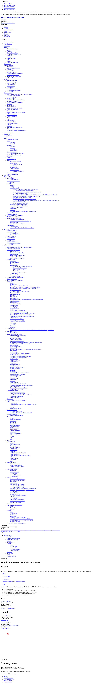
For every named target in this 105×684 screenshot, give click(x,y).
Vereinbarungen (14, 150)
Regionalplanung (14, 265)
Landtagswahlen (14, 167)
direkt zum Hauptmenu (9, 6)
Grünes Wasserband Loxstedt (17, 392)
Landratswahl (13, 165)
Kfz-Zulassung (13, 514)
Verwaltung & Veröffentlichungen (8, 64)
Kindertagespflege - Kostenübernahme (19, 372)
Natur (8, 117)
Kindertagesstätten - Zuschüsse (17, 374)
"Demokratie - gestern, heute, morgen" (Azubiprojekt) (23, 211)
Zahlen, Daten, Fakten (12, 62)
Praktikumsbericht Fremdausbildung (25, 190)
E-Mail (11, 545)
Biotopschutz (13, 421)
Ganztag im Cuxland (12, 101)
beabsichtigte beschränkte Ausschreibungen (20, 221)
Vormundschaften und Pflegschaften (18, 388)
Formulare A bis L (14, 233)
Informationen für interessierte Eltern (19, 205)
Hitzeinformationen (14, 298)
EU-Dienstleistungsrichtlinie (13, 90)
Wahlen (8, 59)
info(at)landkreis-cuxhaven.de (12, 625)
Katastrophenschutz (14, 472)
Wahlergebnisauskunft (15, 161)
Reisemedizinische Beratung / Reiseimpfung (20, 314)
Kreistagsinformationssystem (14, 54)
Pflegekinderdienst (14, 377)
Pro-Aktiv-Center (14, 378)
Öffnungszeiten (7, 32)
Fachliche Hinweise (14, 491)
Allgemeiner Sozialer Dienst (17, 341)
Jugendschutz (13, 371)
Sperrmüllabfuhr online (12, 88)
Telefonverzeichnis (11, 83)
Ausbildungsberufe (14, 188)
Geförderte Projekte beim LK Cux (15, 73)
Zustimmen (3, 21)
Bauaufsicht (13, 261)
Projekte (12, 436)
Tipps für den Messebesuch (16, 207)
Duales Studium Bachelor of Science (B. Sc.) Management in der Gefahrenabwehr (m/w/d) (35, 194)
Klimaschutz (10, 110)
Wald (11, 439)
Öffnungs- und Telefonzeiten (17, 252)
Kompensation (13, 429)
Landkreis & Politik (7, 46)
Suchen (8, 554)
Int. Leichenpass (14, 306)
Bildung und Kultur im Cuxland (17, 480)
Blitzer (11, 512)
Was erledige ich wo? (12, 80)
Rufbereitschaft (13, 379)
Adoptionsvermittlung (15, 337)
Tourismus (9, 126)
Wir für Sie (6, 79)
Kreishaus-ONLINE (20, 530)
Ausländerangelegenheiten (13, 97)
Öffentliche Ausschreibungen (14, 76)
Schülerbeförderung (14, 454)
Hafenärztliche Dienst (15, 294)
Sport (11, 461)
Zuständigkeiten (14, 254)
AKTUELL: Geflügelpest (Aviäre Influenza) (21, 412)
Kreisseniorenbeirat (14, 463)
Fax (4, 584)
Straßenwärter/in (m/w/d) (19, 201)
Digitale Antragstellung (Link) (17, 258)
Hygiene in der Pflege (15, 301)
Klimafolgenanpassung (12, 109)
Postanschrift (13, 547)
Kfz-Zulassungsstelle (9, 679)
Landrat (9, 57)
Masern (11, 309)
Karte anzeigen (4, 620)
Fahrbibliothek (13, 403)
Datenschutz (7, 36)
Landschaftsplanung (15, 430)
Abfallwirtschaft (11, 86)
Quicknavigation (10, 531)
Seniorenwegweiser (14, 468)
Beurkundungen (14, 352)
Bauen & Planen (11, 98)
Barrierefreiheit (10, 70)
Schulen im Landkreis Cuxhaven (18, 452)
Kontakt (6, 34)
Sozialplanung (13, 498)
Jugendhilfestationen (15, 368)
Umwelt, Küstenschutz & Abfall (14, 127)
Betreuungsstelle (8, 682)
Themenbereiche (8, 93)
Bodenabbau (13, 422)
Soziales (9, 124)
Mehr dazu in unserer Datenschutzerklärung (12, 17)
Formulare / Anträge (12, 82)
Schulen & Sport (11, 120)
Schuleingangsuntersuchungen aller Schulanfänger (22, 316)
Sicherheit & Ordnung (12, 123)
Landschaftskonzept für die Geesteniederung (20, 394)
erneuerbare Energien (15, 425)
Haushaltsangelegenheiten (13, 75)
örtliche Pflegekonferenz (16, 465)
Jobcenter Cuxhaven (15, 494)
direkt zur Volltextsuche (9, 5)
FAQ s (14, 324)
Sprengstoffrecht (14, 476)
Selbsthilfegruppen (14, 497)
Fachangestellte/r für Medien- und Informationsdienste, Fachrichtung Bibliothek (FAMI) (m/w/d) (36, 200)
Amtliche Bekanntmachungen (8, 530)
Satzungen (12, 148)
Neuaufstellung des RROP (19, 269)
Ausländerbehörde (8, 678)
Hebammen (12, 295)
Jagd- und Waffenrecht (15, 474)
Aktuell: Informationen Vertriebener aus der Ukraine (19, 94)
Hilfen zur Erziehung (15, 364)
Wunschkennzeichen (15, 521)
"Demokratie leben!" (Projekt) (17, 484)
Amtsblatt (12, 182)
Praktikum (12, 210)
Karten (8, 50)
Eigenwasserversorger (15, 290)
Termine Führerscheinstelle (13, 538)
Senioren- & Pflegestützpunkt (17, 466)
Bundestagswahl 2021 (18, 171)
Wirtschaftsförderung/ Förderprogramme (16, 130)
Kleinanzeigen (10, 87)
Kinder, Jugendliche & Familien (14, 108)
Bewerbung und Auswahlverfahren (18, 204)
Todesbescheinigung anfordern (17, 321)
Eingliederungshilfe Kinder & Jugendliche (20, 353)
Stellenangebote (10, 77)
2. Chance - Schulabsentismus (14, 381)
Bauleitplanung (13, 263)
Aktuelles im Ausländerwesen (8, 44)
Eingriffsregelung (14, 423)
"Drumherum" (13, 208)
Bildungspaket (13, 481)
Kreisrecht (9, 51)
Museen (12, 407)
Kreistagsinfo (43, 530)
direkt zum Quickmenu (9, 4)
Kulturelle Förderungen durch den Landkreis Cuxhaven (23, 404)
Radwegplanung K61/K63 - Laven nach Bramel (21, 520)
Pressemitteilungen (11, 58)
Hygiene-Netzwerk (11, 106)
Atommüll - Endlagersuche (13, 95)
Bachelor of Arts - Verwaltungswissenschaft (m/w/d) (25, 189)
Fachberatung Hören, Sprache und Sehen (20, 291)
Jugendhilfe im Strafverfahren (17, 367)
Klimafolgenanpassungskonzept (17, 393)
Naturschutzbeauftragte (15, 433)
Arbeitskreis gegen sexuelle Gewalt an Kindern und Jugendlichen (26, 342)
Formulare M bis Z (14, 234)
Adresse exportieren (5, 628)
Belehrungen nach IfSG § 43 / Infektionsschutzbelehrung (24, 285)
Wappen (9, 61)
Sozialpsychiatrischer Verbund (17, 320)
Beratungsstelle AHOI (15, 338)
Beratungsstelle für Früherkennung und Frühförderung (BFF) (25, 287)
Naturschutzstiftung (14, 434)
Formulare (57, 530)
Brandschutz (13, 470)
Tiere (11, 437)
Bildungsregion (13, 350)
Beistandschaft (13, 348)
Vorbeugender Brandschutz (16, 274)
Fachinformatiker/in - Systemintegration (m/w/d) (24, 199)
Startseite (6, 27)
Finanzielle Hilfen (14, 492)
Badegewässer (13, 284)
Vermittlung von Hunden (16, 411)
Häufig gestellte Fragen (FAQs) (17, 255)
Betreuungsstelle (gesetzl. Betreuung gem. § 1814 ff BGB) (24, 288)
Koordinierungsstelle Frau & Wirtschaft (16, 112)
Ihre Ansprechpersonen (15, 419)
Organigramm (10, 66)
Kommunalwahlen (14, 168)
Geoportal (12, 143)
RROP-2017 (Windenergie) (19, 272)
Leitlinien (12, 405)
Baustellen (37, 530)
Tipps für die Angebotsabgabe (17, 223)
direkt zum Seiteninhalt (9, 9)
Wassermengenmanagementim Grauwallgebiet (16, 397)
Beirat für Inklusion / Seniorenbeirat (15, 99)
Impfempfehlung (14, 305)
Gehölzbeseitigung (14, 426)
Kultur (8, 113)
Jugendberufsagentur (15, 365)
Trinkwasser (13, 323)
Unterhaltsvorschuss (15, 386)
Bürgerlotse (9, 55)
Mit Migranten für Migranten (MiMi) (19, 312)
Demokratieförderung (15, 444)
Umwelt (12, 509)
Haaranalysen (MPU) (15, 292)
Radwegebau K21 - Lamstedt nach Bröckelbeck (21, 519)
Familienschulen (14, 359)
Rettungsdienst (13, 473)
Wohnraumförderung (15, 276)
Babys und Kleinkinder (15, 346)
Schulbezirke (13, 451)
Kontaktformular (11, 608)
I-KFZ (5, 31)
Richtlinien (12, 146)
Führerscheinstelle (8, 680)
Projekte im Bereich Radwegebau (18, 517)
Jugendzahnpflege (14, 308)
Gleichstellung (10, 105)
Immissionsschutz (14, 273)
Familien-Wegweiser (15, 360)
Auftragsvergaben (14, 222)
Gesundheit (9, 104)
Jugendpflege (13, 370)
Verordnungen (13, 149)
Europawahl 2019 (17, 164)
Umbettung (12, 327)
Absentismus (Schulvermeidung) (18, 335)
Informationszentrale (15, 549)
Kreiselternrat (13, 459)
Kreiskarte (12, 142)
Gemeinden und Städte (12, 48)
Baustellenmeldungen (12, 72)
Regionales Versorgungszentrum (18, 495)
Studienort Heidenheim (21, 193)
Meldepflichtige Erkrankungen (17, 310)
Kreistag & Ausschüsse (12, 53)
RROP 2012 (16, 270)
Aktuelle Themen (14, 251)
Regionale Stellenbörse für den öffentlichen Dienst (22, 228)
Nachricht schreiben (5, 627)
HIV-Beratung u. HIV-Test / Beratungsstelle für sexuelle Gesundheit (26, 299)
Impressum (6, 35)
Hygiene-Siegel (16, 303)
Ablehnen (3, 20)
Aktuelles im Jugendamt (16, 339)
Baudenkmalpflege (14, 262)
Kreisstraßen (13, 516)
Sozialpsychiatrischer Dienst (17, 319)
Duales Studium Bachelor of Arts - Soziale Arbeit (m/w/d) (27, 192)
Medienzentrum (13, 450)
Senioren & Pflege (11, 122)
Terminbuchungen (8, 29)
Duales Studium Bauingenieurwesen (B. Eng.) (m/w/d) (26, 196)
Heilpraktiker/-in (14, 297)
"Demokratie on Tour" (18, 485)
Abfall (11, 506)
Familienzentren (14, 361)
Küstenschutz (13, 508)
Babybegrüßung (14, 345)
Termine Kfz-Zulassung (12, 539)
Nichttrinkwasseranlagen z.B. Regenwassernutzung (22, 313)
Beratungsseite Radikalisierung (17, 479)
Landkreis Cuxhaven (6, 601)
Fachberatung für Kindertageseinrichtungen (20, 356)
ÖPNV (8, 119)
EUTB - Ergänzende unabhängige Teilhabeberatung (22, 490)
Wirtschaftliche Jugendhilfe (16, 389)
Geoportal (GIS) (11, 84)
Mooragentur (13, 432)
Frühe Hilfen (13, 363)
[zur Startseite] (8, 23)
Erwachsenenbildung (15, 447)
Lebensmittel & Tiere (12, 115)
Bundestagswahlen (14, 170)
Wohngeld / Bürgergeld (15, 502)
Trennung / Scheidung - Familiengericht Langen (21, 385)
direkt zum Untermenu (9, 8)
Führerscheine (13, 513)
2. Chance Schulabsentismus (14, 457)
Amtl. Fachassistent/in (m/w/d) (20, 203)
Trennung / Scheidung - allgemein (18, 383)
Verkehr (9, 128)
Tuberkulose (13, 325)
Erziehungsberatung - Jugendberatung (19, 354)
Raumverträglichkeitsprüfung (20, 268)
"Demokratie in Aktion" (19, 487)
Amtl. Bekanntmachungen (13, 68)
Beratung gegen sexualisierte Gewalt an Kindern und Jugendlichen (26, 349)
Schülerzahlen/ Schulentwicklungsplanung (20, 455)
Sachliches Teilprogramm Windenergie (22, 266)
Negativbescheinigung (15, 375)
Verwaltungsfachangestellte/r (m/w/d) (22, 197)
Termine (12, 186)
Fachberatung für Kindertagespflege (18, 357)
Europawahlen (13, 163)
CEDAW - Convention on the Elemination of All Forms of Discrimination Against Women (32, 330)
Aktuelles (6, 28)
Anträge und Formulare (15, 257)
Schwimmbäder (13, 317)
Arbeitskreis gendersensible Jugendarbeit (20, 343)
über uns (12, 418)
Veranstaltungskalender (15, 408)
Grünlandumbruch (14, 428)
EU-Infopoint (10, 91)
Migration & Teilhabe (12, 116)
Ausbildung (9, 69)
